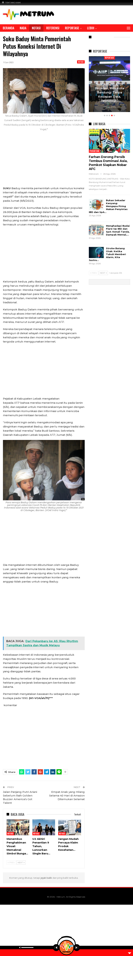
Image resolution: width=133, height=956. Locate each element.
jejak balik (46, 877)
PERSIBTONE (94, 151)
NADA (23, 28)
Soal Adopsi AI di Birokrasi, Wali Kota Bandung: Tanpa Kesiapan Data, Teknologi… (109, 92)
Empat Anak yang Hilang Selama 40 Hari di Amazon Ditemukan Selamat (67, 795)
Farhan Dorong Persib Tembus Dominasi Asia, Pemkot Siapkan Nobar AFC (108, 163)
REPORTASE (72, 28)
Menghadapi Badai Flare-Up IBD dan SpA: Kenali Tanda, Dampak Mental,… (118, 230)
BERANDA (8, 28)
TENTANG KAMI (13, 2)
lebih (90, 28)
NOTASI (36, 28)
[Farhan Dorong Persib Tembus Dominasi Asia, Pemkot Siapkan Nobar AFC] (109, 141)
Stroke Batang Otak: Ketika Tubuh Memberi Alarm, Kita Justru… (107, 254)
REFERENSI (52, 28)
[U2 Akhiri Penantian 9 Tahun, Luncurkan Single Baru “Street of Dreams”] (43, 827)
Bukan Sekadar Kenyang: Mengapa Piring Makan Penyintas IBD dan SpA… (108, 206)
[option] (109, 84)
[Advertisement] (44, 160)
